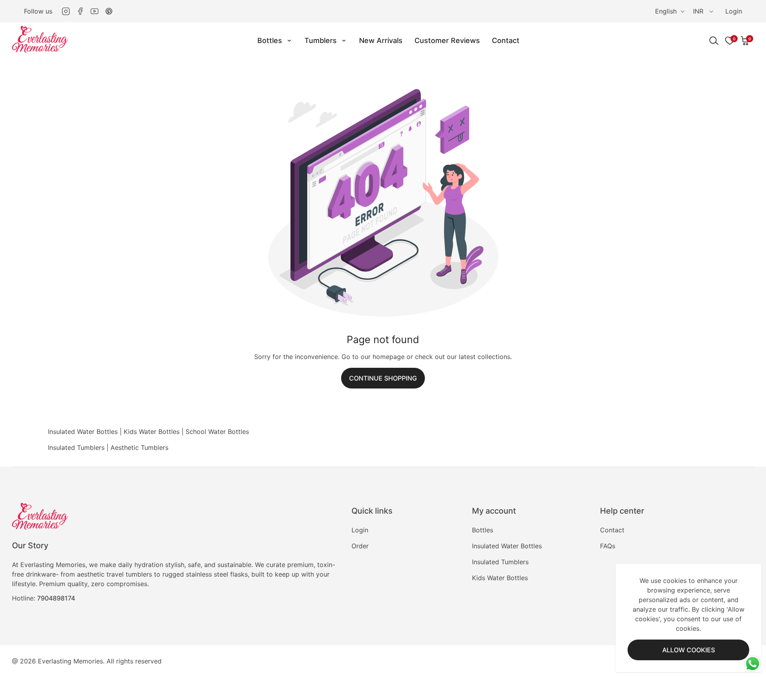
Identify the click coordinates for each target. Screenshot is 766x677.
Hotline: (43, 598)
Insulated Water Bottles (83, 432)
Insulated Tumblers (76, 447)
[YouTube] (95, 11)
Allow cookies (688, 650)
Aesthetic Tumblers (139, 447)
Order (360, 546)
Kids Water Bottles (152, 432)
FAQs (607, 546)
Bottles (482, 530)
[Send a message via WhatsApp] (752, 663)
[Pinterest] (109, 11)
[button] (745, 40)
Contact (612, 530)
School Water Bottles (217, 432)
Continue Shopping (383, 378)
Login (733, 11)
